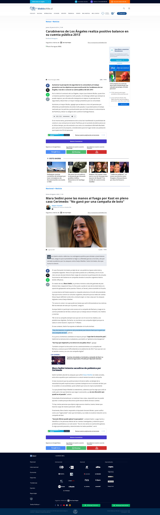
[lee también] (59, 360)
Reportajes (33, 493)
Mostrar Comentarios (76, 141)
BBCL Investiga (86, 13)
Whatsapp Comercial (92, 505)
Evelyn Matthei (88, 375)
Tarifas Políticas (34, 504)
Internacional (48, 13)
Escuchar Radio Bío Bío (120, 1)
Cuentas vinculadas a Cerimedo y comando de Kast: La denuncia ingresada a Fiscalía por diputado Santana (85, 358)
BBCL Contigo (95, 13)
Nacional (39, 13)
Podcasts (32, 13)
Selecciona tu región (38, 1)
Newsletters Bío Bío (83, 1)
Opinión (78, 13)
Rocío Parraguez (53, 39)
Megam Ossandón (57, 205)
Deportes (63, 13)
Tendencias (71, 13)
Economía (56, 13)
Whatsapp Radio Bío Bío (122, 505)
